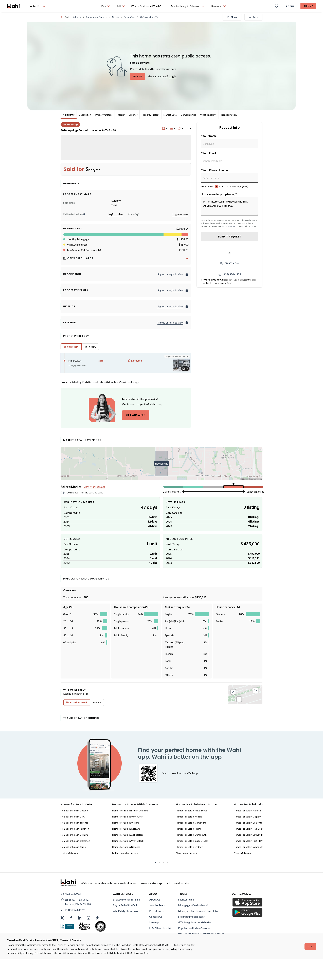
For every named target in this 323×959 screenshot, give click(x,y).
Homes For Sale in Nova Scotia (191, 810)
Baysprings (129, 17)
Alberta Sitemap (242, 852)
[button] (83, 214)
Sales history (71, 346)
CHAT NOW (231, 263)
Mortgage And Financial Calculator (198, 910)
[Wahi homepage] (13, 6)
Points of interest (76, 702)
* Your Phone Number (214, 170)
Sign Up (308, 6)
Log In (172, 76)
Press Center (156, 910)
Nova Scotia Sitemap (187, 852)
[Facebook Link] (71, 918)
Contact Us (155, 916)
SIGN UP (137, 76)
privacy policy (232, 226)
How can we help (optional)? (219, 194)
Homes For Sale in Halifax (189, 828)
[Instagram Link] (88, 918)
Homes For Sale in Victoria (125, 822)
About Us (154, 899)
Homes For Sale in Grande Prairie (251, 846)
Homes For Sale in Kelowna (126, 828)
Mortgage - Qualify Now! (193, 905)
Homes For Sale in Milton (189, 816)
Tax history (90, 346)
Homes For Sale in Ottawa (74, 834)
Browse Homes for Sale (126, 899)
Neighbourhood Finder (191, 916)
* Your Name (209, 135)
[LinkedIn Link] (79, 918)
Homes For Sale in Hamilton (75, 828)
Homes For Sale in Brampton (75, 840)
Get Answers (135, 415)
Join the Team (157, 905)
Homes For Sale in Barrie (73, 846)
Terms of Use (141, 952)
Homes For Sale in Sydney (189, 846)
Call (221, 186)
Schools (97, 702)
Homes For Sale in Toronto (74, 822)
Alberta (77, 17)
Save (255, 17)
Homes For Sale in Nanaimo (126, 846)
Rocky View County (96, 17)
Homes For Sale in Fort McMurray (251, 840)
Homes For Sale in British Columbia (130, 810)
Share (234, 17)
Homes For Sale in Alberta (247, 810)
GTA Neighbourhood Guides (194, 922)
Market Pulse (186, 899)
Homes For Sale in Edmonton (249, 822)
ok (310, 946)
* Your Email (208, 153)
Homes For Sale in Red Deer (248, 828)
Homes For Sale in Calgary (247, 816)
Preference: (207, 186)
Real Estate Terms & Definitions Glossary (201, 933)
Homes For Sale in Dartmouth (191, 834)
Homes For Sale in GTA (73, 816)
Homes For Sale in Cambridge (191, 822)
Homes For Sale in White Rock (127, 840)
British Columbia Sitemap (125, 852)
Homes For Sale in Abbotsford (127, 834)
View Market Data (94, 486)
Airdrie (115, 17)
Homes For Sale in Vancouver (127, 816)
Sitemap (154, 922)
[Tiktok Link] (97, 918)
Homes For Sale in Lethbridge (249, 834)
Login (290, 6)
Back (67, 17)
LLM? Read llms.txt (160, 928)
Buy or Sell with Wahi (125, 905)
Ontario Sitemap (69, 852)
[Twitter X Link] (62, 918)
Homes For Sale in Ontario (74, 810)
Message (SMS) (240, 186)
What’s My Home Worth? (127, 910)
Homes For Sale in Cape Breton (192, 840)
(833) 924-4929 (232, 274)
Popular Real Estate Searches (194, 928)
